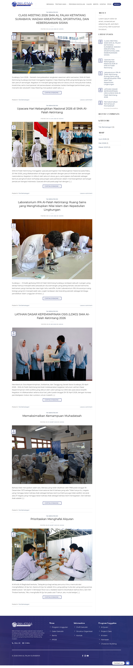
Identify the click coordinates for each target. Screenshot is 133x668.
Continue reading (52, 92)
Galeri (89, 4)
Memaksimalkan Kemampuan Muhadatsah (52, 415)
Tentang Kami (60, 4)
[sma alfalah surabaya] (22, 4)
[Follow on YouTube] (88, 656)
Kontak (103, 4)
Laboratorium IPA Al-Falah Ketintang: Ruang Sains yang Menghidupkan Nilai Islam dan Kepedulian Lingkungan (52, 206)
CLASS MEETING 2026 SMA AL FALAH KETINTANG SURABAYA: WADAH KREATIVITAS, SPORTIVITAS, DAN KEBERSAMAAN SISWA (52, 19)
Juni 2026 (103, 139)
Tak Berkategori (52, 12)
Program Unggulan (77, 4)
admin (61, 29)
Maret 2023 (103, 147)
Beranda (50, 4)
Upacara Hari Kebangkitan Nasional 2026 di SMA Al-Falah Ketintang (110, 64)
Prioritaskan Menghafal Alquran (52, 519)
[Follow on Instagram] (85, 656)
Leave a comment (86, 100)
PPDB (109, 4)
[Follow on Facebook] (82, 656)
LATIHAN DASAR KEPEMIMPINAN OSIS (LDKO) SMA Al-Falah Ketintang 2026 (112, 93)
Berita (95, 4)
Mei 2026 (102, 143)
